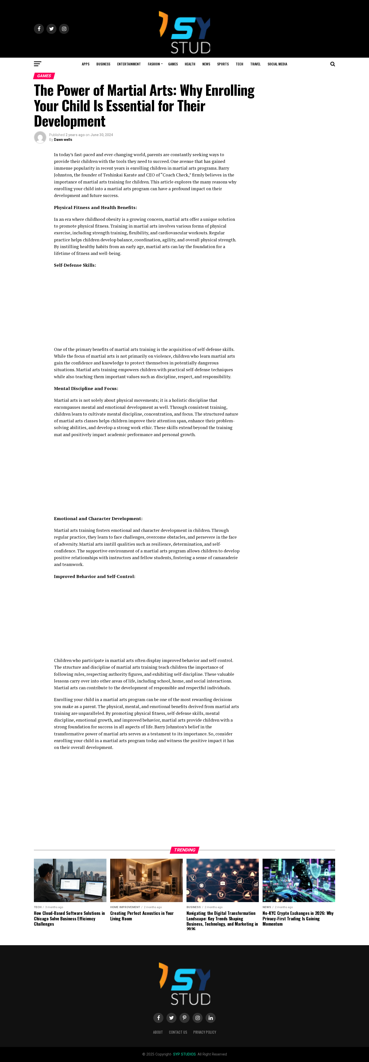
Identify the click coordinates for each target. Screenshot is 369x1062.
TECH (239, 63)
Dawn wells (63, 140)
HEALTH (190, 63)
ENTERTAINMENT (129, 63)
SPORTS (223, 63)
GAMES (173, 63)
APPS (85, 63)
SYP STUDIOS (184, 1054)
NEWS (206, 63)
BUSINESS (103, 63)
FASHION (154, 63)
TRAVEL (255, 63)
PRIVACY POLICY (204, 1032)
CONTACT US (178, 1032)
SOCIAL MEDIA (277, 63)
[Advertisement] (147, 309)
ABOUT (158, 1032)
